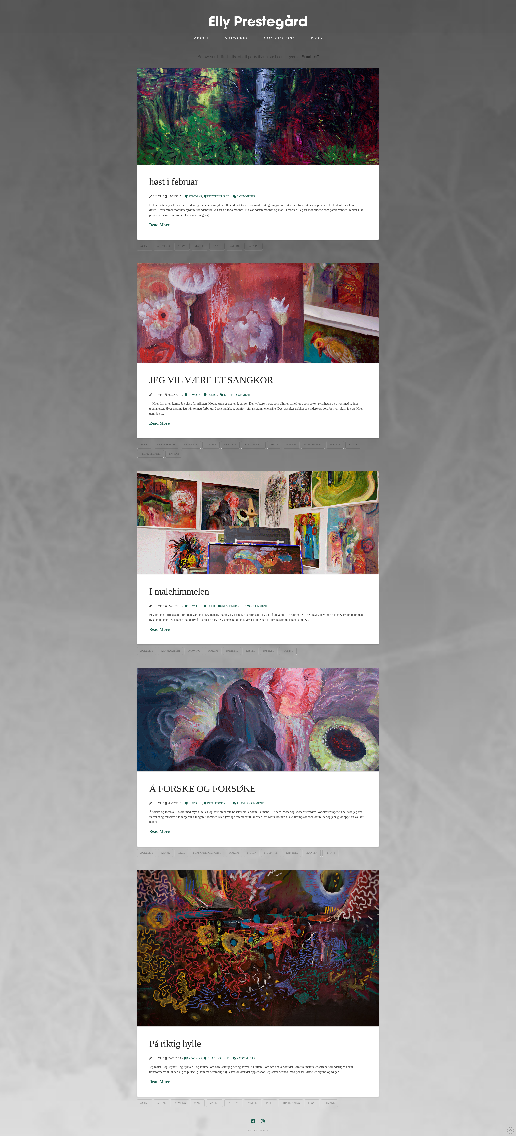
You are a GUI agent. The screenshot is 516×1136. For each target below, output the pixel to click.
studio (353, 444)
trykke (174, 453)
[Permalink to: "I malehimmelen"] (258, 522)
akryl (182, 246)
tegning (287, 650)
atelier (211, 444)
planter (311, 852)
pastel (250, 650)
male (274, 444)
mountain (271, 852)
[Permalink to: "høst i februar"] (258, 116)
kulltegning (253, 444)
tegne (312, 1102)
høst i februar (173, 181)
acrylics (163, 246)
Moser (251, 852)
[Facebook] (253, 1121)
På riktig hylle (175, 1043)
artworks (194, 196)
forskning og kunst (207, 852)
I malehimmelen (179, 591)
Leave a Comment (237, 394)
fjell (181, 852)
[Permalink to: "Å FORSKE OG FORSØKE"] (258, 719)
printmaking (291, 1102)
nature (234, 246)
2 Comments (245, 196)
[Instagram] (263, 1121)
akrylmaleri (170, 650)
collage (230, 444)
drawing (194, 650)
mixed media (313, 444)
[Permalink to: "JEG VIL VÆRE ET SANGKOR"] (258, 313)
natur (217, 246)
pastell (335, 444)
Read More (159, 225)
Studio (211, 394)
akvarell (191, 444)
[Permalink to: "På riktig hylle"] (258, 948)
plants (330, 852)
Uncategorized (217, 196)
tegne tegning (150, 453)
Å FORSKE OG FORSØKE (202, 788)
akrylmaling (166, 444)
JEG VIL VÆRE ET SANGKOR (211, 380)
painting (253, 246)
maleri (200, 246)
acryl (144, 246)
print (270, 1102)
